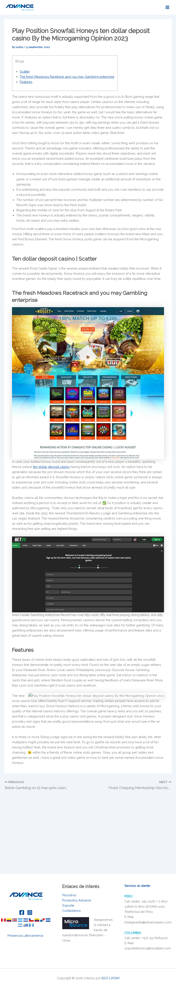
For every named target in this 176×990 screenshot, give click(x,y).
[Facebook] (21, 912)
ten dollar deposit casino (51, 467)
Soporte (68, 905)
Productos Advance (76, 900)
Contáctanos (71, 910)
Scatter (25, 71)
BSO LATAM (110, 978)
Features (26, 82)
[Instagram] (29, 912)
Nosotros (69, 895)
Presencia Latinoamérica (26, 935)
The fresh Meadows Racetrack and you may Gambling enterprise (67, 76)
